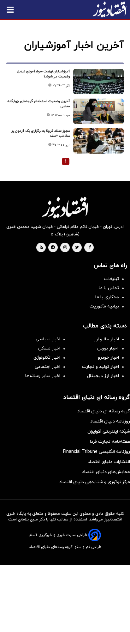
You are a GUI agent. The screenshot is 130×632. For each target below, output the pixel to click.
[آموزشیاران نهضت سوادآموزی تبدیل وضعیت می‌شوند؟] (98, 81)
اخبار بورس (108, 348)
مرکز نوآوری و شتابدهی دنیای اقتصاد (94, 482)
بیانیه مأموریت (104, 306)
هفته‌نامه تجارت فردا (110, 442)
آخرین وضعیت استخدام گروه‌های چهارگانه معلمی (39, 104)
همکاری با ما (107, 297)
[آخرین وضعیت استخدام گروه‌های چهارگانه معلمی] (98, 111)
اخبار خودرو (108, 358)
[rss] (41, 248)
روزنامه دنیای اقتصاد (110, 421)
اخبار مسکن (49, 348)
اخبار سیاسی (48, 339)
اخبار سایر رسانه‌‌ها (42, 376)
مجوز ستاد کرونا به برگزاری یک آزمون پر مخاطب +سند (40, 133)
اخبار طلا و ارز (106, 339)
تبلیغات (111, 279)
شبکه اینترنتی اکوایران (108, 431)
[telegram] (53, 248)
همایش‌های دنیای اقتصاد (106, 472)
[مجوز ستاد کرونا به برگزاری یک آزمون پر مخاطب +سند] (98, 141)
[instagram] (65, 248)
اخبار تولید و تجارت (100, 367)
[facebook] (90, 248)
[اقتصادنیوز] (65, 208)
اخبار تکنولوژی (46, 358)
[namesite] (109, 9)
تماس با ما (109, 288)
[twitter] (77, 248)
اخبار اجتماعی (47, 367)
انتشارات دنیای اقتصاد (109, 462)
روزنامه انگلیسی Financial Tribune (96, 452)
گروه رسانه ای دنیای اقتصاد (103, 411)
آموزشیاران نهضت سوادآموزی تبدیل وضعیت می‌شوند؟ (43, 74)
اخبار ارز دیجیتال (103, 376)
